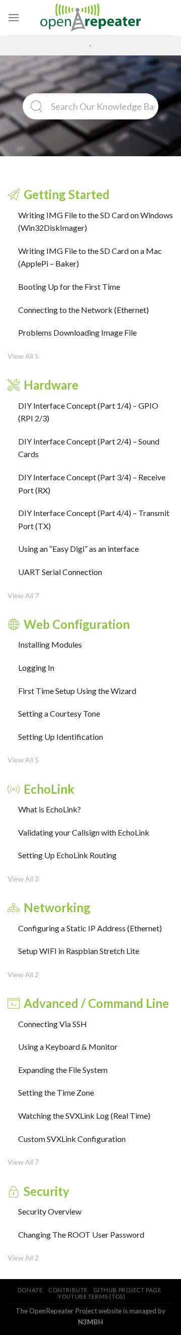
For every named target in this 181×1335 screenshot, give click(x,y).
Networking (57, 907)
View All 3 (23, 878)
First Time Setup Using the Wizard (77, 690)
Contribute (67, 1290)
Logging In (36, 667)
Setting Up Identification (60, 736)
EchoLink (49, 789)
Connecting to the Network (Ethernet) (83, 309)
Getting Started (67, 194)
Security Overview (49, 1211)
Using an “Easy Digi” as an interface (78, 548)
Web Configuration (77, 624)
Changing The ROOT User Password (81, 1234)
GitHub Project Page (127, 1290)
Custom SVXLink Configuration (72, 1138)
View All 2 (23, 974)
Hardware (51, 384)
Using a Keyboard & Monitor (68, 1046)
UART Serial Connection (60, 572)
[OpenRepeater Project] (90, 18)
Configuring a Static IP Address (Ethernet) (90, 928)
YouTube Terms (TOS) (91, 1296)
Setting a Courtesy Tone (59, 713)
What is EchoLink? (49, 809)
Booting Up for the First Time (69, 286)
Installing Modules (50, 644)
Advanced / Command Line (96, 1003)
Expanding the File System (63, 1069)
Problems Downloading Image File (77, 332)
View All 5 (23, 356)
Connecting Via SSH (52, 1024)
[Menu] (14, 17)
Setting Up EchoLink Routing (67, 855)
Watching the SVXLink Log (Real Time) (84, 1115)
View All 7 (23, 595)
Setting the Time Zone (56, 1092)
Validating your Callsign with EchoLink (83, 832)
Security (46, 1191)
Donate (30, 1290)
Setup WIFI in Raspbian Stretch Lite (78, 951)
